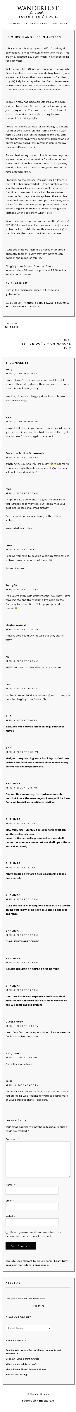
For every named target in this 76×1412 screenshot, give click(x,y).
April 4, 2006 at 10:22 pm (22, 1026)
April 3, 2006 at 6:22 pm (22, 823)
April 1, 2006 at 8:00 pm (21, 373)
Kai (7, 656)
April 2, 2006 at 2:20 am (22, 493)
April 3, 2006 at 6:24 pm (22, 867)
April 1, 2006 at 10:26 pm (22, 421)
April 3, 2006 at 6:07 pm (22, 720)
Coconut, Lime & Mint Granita (22, 1359)
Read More (38, 1306)
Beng (9, 369)
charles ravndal (16, 624)
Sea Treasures (16, 306)
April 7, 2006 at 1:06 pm (21, 1057)
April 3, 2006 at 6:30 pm (22, 990)
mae (8, 488)
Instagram (46, 1400)
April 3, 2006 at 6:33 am (22, 661)
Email (10, 1200)
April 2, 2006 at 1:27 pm (21, 549)
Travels (34, 306)
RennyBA (11, 585)
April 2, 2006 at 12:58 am (22, 457)
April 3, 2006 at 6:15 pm (21, 788)
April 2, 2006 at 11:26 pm (22, 629)
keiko (9, 1080)
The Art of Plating (16, 1374)
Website (10, 1216)
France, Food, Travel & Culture (45, 303)
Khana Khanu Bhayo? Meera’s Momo (26, 1369)
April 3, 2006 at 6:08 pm (22, 752)
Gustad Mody (14, 1021)
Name (10, 1184)
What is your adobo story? (21, 1364)
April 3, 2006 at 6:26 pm (22, 899)
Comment (13, 1139)
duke (9, 545)
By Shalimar (16, 283)
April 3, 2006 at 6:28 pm (22, 935)
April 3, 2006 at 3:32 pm (21, 688)
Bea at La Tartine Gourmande (25, 453)
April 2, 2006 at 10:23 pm (22, 589)
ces (8, 684)
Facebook (29, 1400)
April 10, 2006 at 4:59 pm (22, 1085)
